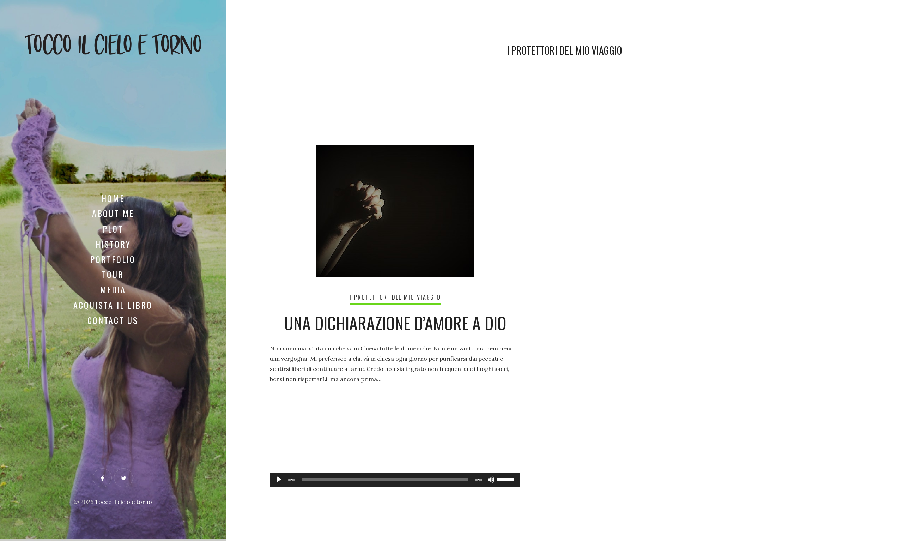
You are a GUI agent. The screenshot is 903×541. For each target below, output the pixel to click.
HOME (113, 198)
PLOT (113, 228)
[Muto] (491, 479)
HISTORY (113, 244)
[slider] (506, 479)
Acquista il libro (112, 305)
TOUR (113, 274)
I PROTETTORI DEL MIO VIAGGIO (395, 297)
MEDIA (113, 289)
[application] (395, 480)
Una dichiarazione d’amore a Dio (395, 322)
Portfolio (112, 259)
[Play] (279, 479)
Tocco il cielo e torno (123, 501)
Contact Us (112, 320)
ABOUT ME (113, 213)
